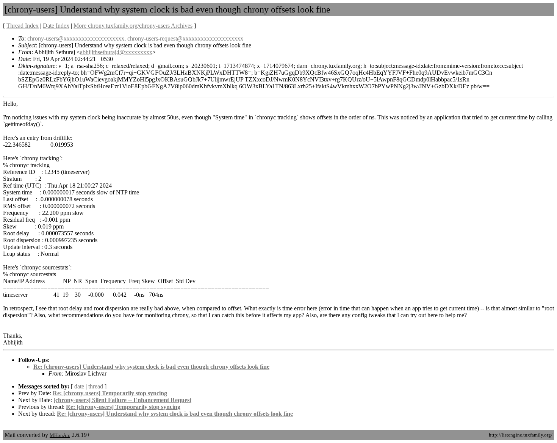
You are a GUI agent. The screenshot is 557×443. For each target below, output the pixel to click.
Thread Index (22, 25)
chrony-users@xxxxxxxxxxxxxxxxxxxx (75, 38)
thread (95, 386)
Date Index (56, 25)
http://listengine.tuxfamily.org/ (520, 435)
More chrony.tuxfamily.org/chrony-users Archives (133, 25)
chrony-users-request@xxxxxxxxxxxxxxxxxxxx (185, 38)
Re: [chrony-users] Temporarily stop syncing (110, 393)
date (79, 386)
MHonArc (60, 435)
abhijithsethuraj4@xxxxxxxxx (116, 52)
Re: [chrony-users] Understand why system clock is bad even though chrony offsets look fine (151, 366)
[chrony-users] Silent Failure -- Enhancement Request (122, 400)
